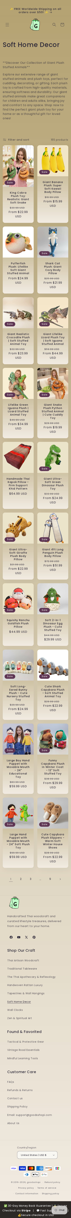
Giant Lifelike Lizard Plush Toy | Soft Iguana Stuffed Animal (53, 339)
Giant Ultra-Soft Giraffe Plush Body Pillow (18, 554)
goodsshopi (34, 1182)
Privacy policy (26, 1187)
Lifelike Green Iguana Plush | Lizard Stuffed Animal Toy (18, 409)
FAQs (10, 1082)
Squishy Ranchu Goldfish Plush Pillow (18, 623)
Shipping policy (50, 1193)
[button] (7, 25)
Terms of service (46, 1187)
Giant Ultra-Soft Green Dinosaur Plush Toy (53, 483)
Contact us (15, 1098)
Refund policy (52, 1182)
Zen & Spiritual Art (19, 1018)
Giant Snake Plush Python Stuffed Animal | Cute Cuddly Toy (53, 411)
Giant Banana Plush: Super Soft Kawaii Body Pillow (53, 187)
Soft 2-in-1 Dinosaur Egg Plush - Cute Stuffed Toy (53, 625)
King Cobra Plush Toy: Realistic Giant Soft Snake (18, 197)
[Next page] (60, 879)
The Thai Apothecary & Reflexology (31, 977)
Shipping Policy (17, 1106)
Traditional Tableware (22, 968)
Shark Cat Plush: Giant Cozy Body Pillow (53, 268)
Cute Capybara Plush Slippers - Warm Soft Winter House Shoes (52, 841)
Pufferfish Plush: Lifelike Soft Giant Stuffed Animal (18, 268)
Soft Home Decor (19, 1002)
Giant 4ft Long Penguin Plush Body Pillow (53, 553)
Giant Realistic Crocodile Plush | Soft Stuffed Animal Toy (18, 339)
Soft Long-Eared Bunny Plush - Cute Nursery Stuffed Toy (18, 693)
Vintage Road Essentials (23, 1050)
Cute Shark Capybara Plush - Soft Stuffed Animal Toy (52, 691)
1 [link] (10, 879)
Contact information (26, 1193)
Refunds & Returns (20, 1090)
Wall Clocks (15, 1010)
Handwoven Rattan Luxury (25, 985)
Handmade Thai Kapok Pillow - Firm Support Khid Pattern (18, 483)
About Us (13, 1123)
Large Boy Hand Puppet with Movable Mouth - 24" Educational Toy (18, 769)
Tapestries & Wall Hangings (26, 993)
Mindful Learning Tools (22, 1058)
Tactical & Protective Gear (25, 1042)
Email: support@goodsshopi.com (29, 1115)
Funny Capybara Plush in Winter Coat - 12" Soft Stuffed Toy (52, 767)
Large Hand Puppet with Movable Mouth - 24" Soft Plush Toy (18, 841)
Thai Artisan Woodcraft (23, 960)
